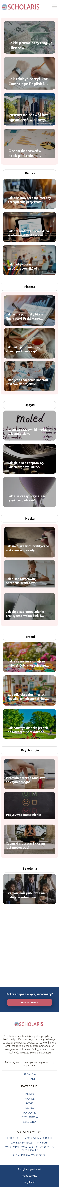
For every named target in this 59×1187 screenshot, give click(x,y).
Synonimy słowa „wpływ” (29, 1154)
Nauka (30, 518)
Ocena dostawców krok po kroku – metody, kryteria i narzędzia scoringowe (28, 153)
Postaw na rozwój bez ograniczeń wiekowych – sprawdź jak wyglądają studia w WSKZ (28, 117)
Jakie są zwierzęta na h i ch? (29, 1142)
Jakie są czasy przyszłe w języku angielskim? (27, 498)
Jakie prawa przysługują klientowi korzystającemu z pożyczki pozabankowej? (30, 45)
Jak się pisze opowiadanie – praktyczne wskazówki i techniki (26, 614)
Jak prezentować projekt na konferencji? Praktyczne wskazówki (28, 233)
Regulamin (29, 1182)
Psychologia (30, 750)
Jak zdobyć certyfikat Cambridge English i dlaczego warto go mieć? (28, 81)
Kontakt (29, 1078)
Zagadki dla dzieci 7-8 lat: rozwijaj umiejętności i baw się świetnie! (27, 697)
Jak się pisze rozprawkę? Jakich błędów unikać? (26, 465)
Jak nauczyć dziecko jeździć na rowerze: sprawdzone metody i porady (28, 730)
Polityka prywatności (29, 1169)
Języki (30, 405)
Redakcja (29, 1074)
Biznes (30, 173)
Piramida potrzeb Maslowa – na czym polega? (27, 780)
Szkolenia (30, 868)
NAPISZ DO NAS (29, 1002)
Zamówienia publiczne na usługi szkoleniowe (26, 895)
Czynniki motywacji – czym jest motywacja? (25, 845)
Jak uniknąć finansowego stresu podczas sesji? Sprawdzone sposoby (24, 349)
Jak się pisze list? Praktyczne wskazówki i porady (27, 548)
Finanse (30, 287)
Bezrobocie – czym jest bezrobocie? (29, 1138)
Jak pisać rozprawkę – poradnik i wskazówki (22, 581)
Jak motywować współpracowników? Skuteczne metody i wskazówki (22, 266)
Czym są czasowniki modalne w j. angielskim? (29, 431)
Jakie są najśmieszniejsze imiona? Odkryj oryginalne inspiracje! (27, 663)
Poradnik (30, 637)
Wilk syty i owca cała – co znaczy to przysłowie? (29, 1149)
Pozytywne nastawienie (23, 815)
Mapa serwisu (29, 1175)
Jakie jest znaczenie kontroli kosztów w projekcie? (27, 382)
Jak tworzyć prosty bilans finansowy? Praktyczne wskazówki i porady (25, 316)
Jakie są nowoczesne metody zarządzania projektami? (29, 200)
